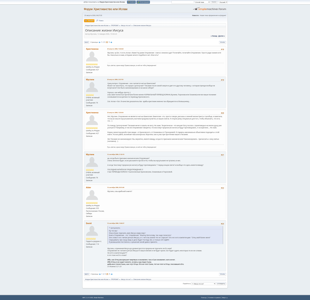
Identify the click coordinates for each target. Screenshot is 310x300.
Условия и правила (214, 297)
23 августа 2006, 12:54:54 (115, 112)
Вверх (87, 274)
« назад (214, 36)
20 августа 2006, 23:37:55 (115, 79)
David (89, 223)
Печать (222, 42)
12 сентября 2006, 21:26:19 (115, 154)
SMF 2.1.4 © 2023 (87, 297)
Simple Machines (99, 297)
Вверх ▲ (225, 297)
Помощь (204, 297)
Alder (88, 187)
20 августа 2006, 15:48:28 (115, 49)
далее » (221, 36)
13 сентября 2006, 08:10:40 (115, 187)
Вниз (86, 42)
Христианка (92, 49)
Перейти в (186, 284)
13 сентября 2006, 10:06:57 (115, 223)
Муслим (90, 79)
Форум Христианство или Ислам (105, 9)
